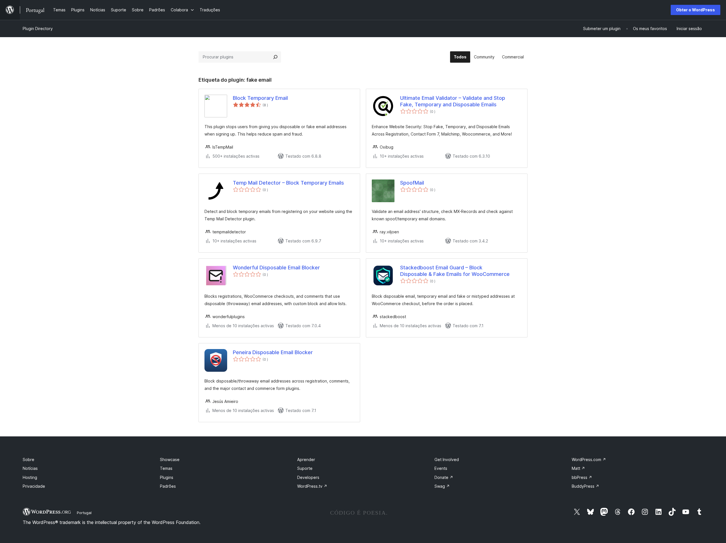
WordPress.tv (312, 486)
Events (440, 468)
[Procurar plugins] (275, 57)
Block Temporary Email (260, 98)
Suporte (305, 468)
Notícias (30, 468)
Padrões (168, 486)
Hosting (30, 477)
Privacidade (34, 486)
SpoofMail (412, 183)
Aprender (306, 459)
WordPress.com (589, 459)
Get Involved (446, 459)
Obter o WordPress (695, 9)
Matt (578, 468)
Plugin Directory (38, 28)
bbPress (582, 477)
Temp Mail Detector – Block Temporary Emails (288, 183)
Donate (443, 477)
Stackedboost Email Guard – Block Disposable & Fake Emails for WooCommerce (455, 271)
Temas (166, 468)
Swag (442, 486)
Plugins (166, 477)
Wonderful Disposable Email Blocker (276, 268)
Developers (308, 477)
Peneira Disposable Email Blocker (273, 352)
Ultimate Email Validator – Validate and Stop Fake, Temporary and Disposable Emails (452, 101)
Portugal (84, 512)
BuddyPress (585, 486)
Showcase (170, 459)
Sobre (28, 459)
